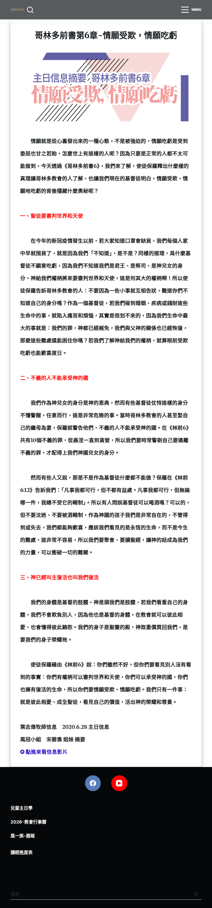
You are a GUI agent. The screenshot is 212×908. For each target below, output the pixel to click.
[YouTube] (119, 783)
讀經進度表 (21, 852)
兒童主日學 (21, 808)
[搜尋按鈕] (196, 894)
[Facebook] (93, 783)
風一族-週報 (22, 835)
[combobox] (100, 894)
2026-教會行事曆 (28, 822)
